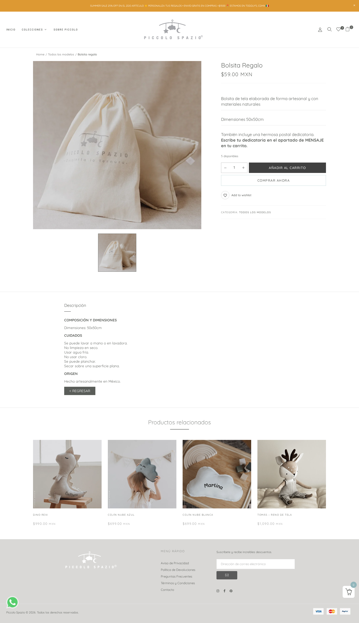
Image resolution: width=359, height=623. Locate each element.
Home (40, 54)
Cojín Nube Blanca (198, 514)
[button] (349, 29)
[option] (117, 145)
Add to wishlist (241, 195)
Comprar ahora (273, 180)
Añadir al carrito (287, 168)
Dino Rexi (40, 514)
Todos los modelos (61, 54)
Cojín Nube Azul (121, 514)
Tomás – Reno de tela (274, 514)
